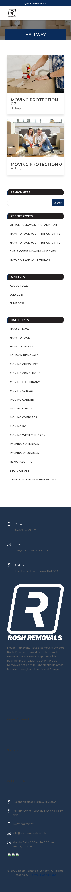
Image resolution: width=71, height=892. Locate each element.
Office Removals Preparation (33, 224)
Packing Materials (24, 444)
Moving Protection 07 (34, 102)
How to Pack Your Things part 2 (35, 242)
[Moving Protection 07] (35, 74)
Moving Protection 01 (37, 164)
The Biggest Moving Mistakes (33, 251)
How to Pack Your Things (30, 260)
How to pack (20, 337)
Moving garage (22, 391)
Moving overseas (23, 417)
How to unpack (22, 346)
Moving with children (28, 435)
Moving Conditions (25, 373)
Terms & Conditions (43, 875)
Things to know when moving (33, 479)
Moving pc (18, 426)
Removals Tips (21, 461)
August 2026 (19, 285)
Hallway (16, 108)
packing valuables (24, 452)
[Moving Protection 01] (35, 138)
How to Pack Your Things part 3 (35, 233)
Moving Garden (22, 399)
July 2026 (17, 294)
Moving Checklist (24, 364)
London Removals (24, 355)
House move (19, 328)
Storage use (19, 470)
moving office (21, 408)
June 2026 (17, 303)
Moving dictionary (25, 382)
